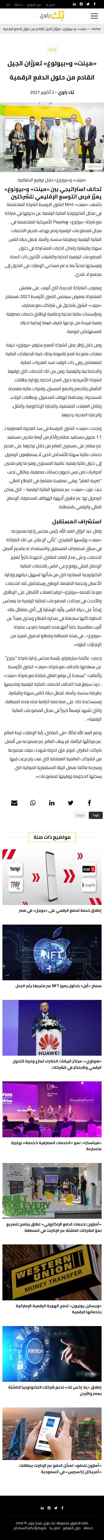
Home (96, 29)
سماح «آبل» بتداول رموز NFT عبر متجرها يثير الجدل (58, 985)
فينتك (80, 815)
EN (8, 5)
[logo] (52, 15)
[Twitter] (88, 4)
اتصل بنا (50, 5)
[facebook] (94, 4)
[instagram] (81, 4)
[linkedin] (74, 4)
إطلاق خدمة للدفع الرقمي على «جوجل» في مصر (60, 910)
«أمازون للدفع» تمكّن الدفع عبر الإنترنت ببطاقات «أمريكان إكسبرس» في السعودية (60, 1468)
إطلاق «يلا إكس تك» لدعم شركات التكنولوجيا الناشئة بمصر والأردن (55, 1390)
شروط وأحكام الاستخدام (30, 1528)
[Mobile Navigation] (94, 16)
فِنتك (52, 49)
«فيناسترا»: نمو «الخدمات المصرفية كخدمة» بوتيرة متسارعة (56, 1146)
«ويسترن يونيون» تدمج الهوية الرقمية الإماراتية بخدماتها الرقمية (59, 1309)
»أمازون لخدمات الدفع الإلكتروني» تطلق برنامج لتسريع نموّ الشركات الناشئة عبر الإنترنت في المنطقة (54, 1227)
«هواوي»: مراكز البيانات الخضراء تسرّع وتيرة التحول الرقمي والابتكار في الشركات (57, 1064)
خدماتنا (19, 5)
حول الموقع (34, 5)
